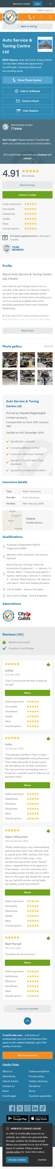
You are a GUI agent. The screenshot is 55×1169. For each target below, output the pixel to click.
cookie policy (13, 1152)
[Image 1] (10, 359)
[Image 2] (27, 359)
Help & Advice (10, 1081)
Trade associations (39, 1071)
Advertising (8, 1076)
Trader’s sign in (45, 10)
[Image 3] (45, 359)
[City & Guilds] (24, 616)
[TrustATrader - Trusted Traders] (10, 15)
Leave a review (27, 194)
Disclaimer (35, 1086)
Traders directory (38, 1081)
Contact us (8, 1086)
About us (7, 1071)
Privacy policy (36, 1076)
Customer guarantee (40, 1096)
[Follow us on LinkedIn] (35, 1108)
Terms (32, 1091)
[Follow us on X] (20, 1108)
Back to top (27, 1021)
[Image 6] (45, 377)
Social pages (9, 1096)
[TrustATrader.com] (8, 616)
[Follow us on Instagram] (27, 1108)
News (5, 1091)
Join (36, 3)
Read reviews (27, 185)
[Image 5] (27, 377)
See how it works (27, 1055)
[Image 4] (10, 377)
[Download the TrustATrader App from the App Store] (39, 1118)
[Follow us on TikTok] (43, 1108)
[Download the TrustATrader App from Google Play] (17, 1118)
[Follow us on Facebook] (12, 1108)
